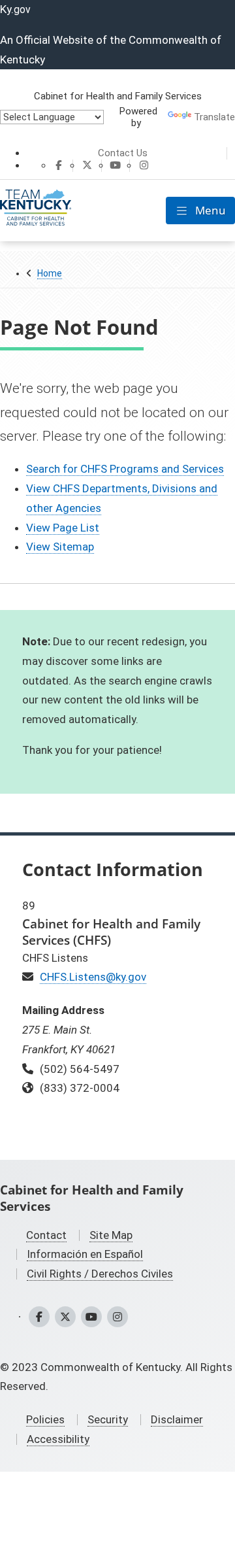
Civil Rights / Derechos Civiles (100, 1273)
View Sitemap (60, 546)
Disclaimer (177, 1419)
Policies (45, 1419)
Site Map (111, 1235)
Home (49, 273)
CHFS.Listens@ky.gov (93, 976)
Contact (46, 1235)
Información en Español (85, 1254)
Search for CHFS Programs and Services (125, 468)
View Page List (62, 527)
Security (107, 1419)
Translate (214, 117)
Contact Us (123, 153)
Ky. (15, 9)
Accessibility (58, 1439)
